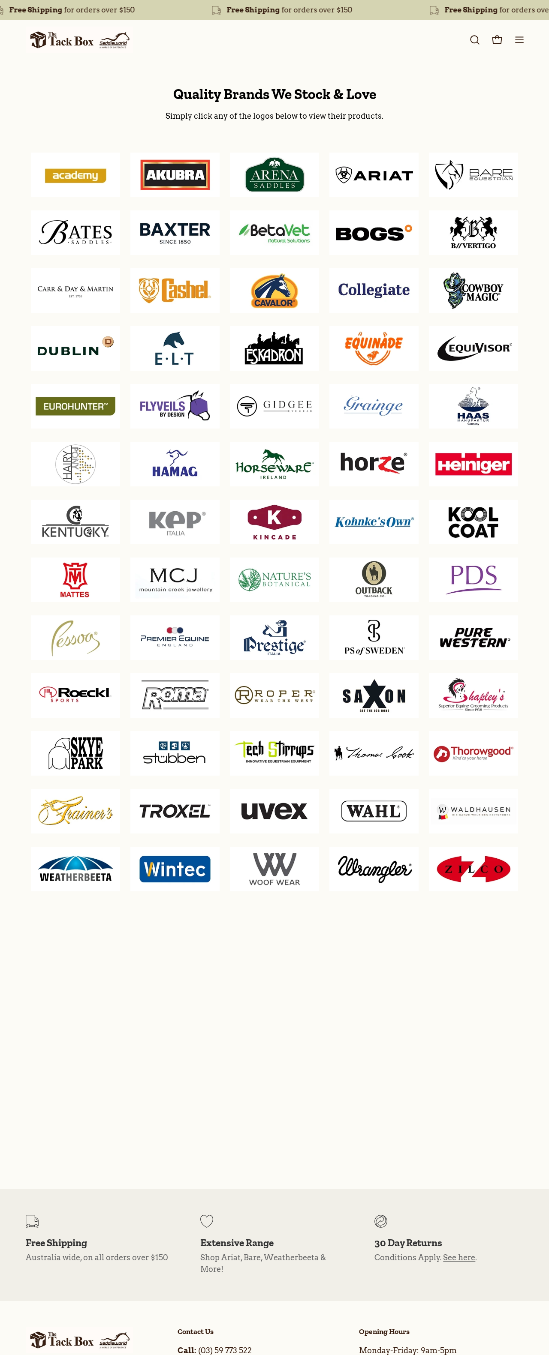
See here (459, 1257)
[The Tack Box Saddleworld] (79, 40)
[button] (475, 40)
